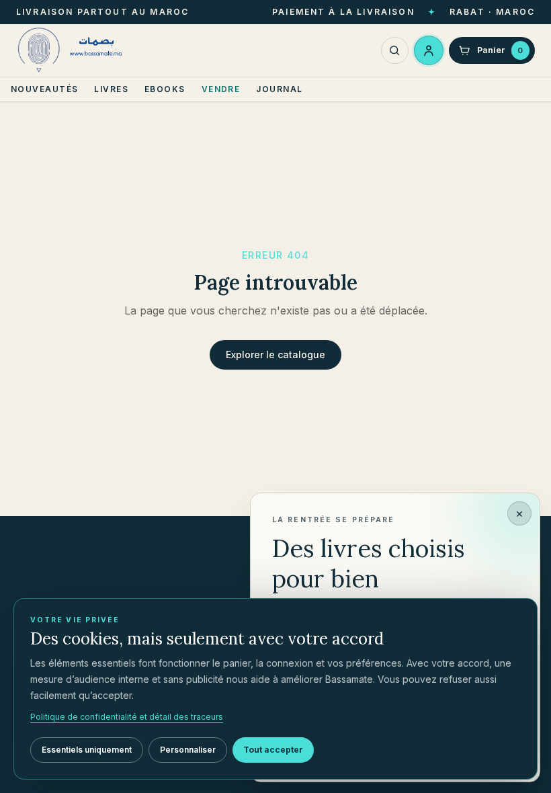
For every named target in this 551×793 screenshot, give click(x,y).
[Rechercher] (395, 51)
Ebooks (164, 89)
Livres (111, 89)
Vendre (221, 89)
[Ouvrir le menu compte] (428, 50)
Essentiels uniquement (87, 750)
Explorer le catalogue (275, 354)
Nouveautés (44, 89)
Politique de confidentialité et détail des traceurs (126, 717)
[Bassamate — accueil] (72, 50)
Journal (279, 89)
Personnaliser (188, 750)
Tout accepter (273, 750)
